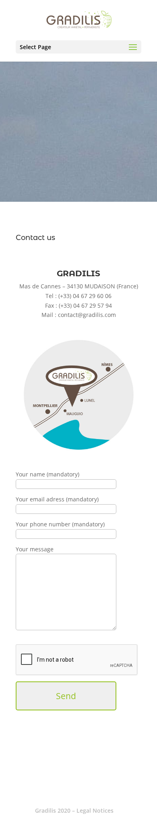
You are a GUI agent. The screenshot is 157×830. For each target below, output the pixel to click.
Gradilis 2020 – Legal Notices (74, 810)
